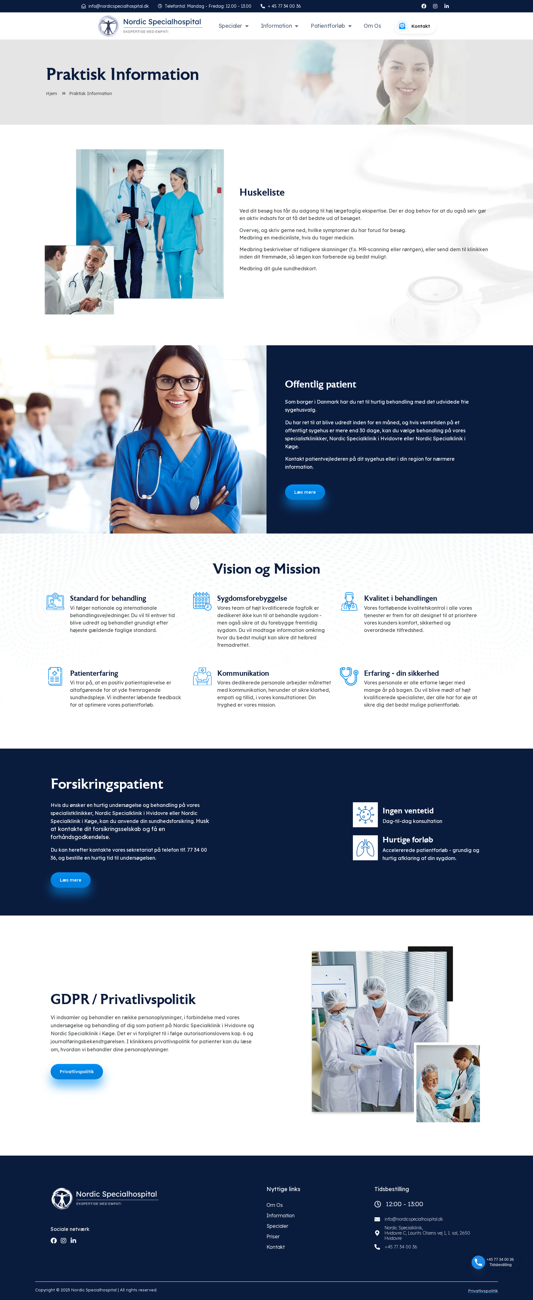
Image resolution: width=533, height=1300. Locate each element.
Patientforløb (328, 25)
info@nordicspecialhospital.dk (414, 1219)
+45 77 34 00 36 (401, 1247)
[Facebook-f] (424, 6)
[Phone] (478, 1262)
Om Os (372, 25)
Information (276, 25)
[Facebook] (54, 1241)
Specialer (230, 25)
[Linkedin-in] (447, 6)
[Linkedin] (73, 1241)
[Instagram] (435, 6)
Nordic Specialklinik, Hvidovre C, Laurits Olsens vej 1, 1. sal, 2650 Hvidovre (427, 1233)
